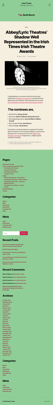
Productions (6, 205)
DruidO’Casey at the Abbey (10, 249)
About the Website (8, 189)
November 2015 (7, 333)
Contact (5, 191)
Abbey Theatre (13, 142)
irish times (19, 142)
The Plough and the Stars (11, 172)
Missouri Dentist (7, 286)
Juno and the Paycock (10, 170)
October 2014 (6, 355)
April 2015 (5, 345)
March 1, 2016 (22, 56)
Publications (6, 207)
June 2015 (5, 341)
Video (4, 211)
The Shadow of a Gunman (11, 168)
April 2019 (5, 306)
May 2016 (5, 321)
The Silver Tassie (9, 174)
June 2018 (5, 312)
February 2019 (7, 308)
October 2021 (6, 304)
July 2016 (5, 319)
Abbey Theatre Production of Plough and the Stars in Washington (13, 288)
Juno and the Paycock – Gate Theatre (14, 177)
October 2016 (6, 317)
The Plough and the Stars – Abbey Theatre (15, 179)
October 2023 (6, 300)
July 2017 (5, 316)
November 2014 (7, 353)
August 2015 (6, 339)
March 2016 (6, 325)
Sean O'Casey (26, 3)
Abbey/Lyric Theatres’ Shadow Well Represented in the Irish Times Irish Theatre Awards (26, 42)
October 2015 (6, 335)
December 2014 (7, 351)
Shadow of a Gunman (24, 98)
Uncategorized (7, 209)
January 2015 (6, 349)
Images (5, 176)
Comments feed (7, 225)
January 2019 (6, 310)
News (26, 27)
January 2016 (6, 329)
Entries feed (6, 223)
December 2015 (7, 331)
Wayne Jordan (27, 143)
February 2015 (7, 347)
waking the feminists (19, 143)
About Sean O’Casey (8, 164)
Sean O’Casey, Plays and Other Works (13, 166)
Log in (4, 221)
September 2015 (7, 337)
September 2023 (7, 302)
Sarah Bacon (32, 142)
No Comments (32, 56)
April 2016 (5, 323)
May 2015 (5, 343)
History (5, 201)
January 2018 (6, 314)
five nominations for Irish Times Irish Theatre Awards (25, 102)
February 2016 (7, 327)
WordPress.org (7, 227)
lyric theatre (25, 142)
